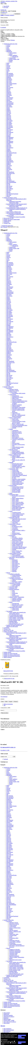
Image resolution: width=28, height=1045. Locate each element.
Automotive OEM (13, 586)
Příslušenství (9, 51)
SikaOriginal (15, 561)
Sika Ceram (9, 82)
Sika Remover (9, 160)
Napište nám (3, 9)
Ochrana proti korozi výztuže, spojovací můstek (19, 422)
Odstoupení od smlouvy (8, 1016)
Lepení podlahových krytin (18, 513)
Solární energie (15, 609)
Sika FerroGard (9, 102)
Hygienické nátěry (16, 492)
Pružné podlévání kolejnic (18, 452)
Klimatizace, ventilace (17, 581)
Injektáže (14, 427)
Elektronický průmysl (17, 433)
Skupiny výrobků (16, 448)
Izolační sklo (15, 593)
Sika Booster (9, 79)
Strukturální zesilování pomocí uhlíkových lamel (19, 519)
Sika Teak (8, 178)
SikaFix (8, 108)
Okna (13, 590)
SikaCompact (15, 567)
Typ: (2, 688)
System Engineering (16, 575)
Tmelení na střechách (17, 472)
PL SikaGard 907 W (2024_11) (8, 747)
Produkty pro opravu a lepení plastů (11, 219)
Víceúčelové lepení (16, 512)
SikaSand (14, 570)
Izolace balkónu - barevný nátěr (16, 618)
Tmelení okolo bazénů (17, 484)
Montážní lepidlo (13, 621)
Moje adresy (6, 1032)
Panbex (8, 49)
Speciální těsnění (16, 476)
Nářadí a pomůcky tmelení (18, 480)
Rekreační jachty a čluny (17, 604)
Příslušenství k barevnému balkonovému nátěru (15, 202)
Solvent (8, 196)
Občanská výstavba (13, 389)
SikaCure (8, 91)
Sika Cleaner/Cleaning (11, 83)
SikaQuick (8, 158)
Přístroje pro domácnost (17, 579)
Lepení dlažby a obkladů (14, 524)
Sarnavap (8, 68)
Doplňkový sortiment (17, 404)
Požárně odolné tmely (17, 481)
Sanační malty (15, 418)
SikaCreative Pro (16, 566)
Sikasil (7, 170)
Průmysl (8, 572)
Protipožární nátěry (16, 489)
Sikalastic (8, 128)
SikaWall (8, 192)
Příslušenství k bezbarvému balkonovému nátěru (15, 206)
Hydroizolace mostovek (17, 543)
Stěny (13, 445)
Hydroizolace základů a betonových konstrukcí (17, 538)
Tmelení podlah (15, 471)
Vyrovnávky (15, 527)
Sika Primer (9, 154)
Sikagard (8, 114)
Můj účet (3, 1025)
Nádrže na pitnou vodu (17, 545)
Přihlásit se (3, 2)
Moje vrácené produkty (8, 1030)
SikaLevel (8, 131)
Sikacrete (8, 88)
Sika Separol (9, 169)
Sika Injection (9, 125)
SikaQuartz (14, 568)
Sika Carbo (8, 81)
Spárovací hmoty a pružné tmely (13, 213)
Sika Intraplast (9, 127)
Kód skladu (3, 685)
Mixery (10, 54)
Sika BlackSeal (9, 75)
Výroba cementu (13, 392)
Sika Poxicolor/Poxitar (11, 152)
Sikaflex (8, 109)
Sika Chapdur (9, 120)
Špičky (10, 61)
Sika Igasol (8, 122)
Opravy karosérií (16, 585)
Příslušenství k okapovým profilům (17, 216)
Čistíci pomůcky (13, 52)
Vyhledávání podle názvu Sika (10, 43)
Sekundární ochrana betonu (18, 408)
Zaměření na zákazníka (14, 574)
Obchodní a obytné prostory (18, 444)
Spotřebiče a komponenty (15, 577)
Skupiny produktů (16, 490)
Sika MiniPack (9, 138)
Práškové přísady (16, 406)
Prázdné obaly (12, 58)
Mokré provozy (15, 436)
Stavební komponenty (14, 589)
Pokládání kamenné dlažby (18, 453)
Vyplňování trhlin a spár (17, 474)
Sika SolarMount (10, 172)
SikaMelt (8, 136)
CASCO (8, 45)
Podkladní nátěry (16, 516)
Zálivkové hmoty (16, 451)
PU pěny (14, 477)
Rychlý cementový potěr (14, 620)
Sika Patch (8, 145)
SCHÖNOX (6, 222)
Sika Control (9, 84)
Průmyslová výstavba (14, 390)
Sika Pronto (9, 155)
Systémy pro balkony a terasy (10, 197)
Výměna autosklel (16, 584)
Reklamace (5, 1018)
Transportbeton (15, 395)
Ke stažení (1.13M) (5, 750)
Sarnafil (8, 67)
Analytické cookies (5, 1042)
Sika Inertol (9, 124)
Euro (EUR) (6, 6)
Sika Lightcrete (9, 132)
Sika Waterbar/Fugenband (12, 193)
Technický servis (16, 576)
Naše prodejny (6, 1012)
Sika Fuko (8, 113)
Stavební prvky (15, 595)
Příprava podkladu (16, 554)
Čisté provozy (15, 434)
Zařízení (14, 580)
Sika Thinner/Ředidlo (11, 182)
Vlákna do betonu (16, 413)
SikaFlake (14, 571)
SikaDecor (8, 93)
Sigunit (8, 70)
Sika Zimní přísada (13, 622)
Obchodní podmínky (8, 1015)
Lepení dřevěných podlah (18, 447)
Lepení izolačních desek (17, 515)
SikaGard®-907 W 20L (8, 670)
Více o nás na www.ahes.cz (9, 1021)
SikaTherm (8, 179)
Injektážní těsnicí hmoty (17, 463)
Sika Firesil (8, 105)
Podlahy (11, 429)
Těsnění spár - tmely (13, 468)
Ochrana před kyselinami (17, 486)
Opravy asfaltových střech (18, 503)
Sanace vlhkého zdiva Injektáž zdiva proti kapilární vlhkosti (17, 613)
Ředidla (11, 60)
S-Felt (7, 69)
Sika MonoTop (9, 141)
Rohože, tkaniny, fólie (14, 59)
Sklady (13, 442)
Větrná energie (15, 608)
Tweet (2, 701)
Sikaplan (8, 149)
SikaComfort (15, 562)
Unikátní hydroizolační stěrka (16, 616)
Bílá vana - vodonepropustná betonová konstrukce (18, 415)
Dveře (13, 592)
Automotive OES (13, 588)
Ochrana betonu (15, 420)
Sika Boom (8, 78)
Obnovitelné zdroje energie (15, 607)
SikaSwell (8, 174)
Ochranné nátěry (13, 485)
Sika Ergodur (9, 99)
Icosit (7, 47)
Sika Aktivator (9, 73)
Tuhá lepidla (15, 522)
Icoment (8, 46)
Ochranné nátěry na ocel (17, 488)
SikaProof (8, 156)
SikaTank (8, 177)
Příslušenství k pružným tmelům (16, 214)
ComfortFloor (15, 430)
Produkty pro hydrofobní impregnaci (11, 656)
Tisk (4, 705)
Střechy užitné (15, 501)
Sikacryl (8, 90)
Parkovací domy (15, 443)
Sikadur (8, 96)
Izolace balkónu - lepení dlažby (16, 617)
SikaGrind (8, 116)
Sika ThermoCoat (10, 181)
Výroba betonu (12, 394)
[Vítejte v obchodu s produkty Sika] (9, 1)
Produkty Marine (7, 220)
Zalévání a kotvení (13, 449)
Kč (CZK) (5, 7)
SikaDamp (8, 92)
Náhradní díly (15, 56)
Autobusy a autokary (17, 598)
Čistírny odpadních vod (17, 544)
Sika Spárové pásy (10, 173)
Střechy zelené (15, 499)
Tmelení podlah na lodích (18, 483)
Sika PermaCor (9, 147)
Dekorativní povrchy (16, 431)
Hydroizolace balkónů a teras (18, 548)
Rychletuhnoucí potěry (17, 526)
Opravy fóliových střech (17, 504)
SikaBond (8, 77)
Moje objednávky (7, 1028)
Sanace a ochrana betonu (14, 417)
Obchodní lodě (15, 603)
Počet (2, 710)
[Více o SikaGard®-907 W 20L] (6, 668)
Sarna (7, 64)
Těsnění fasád (15, 470)
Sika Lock (8, 133)
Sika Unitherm (9, 188)
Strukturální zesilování (17, 426)
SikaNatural (14, 559)
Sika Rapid (8, 159)
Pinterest (16, 701)
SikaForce (8, 111)
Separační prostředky (17, 399)
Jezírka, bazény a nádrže (17, 542)
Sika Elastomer (9, 97)
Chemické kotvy (16, 521)
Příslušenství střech (16, 506)
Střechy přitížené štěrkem (17, 498)
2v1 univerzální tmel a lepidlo (16, 615)
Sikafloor (8, 110)
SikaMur (8, 143)
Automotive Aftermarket (14, 583)
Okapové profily (10, 215)
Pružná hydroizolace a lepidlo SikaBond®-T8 (16, 208)
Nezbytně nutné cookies (8, 1041)
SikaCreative (15, 565)
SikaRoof (8, 164)
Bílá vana (14, 536)
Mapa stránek (6, 1023)
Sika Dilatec (9, 95)
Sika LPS (8, 134)
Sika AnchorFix (9, 74)
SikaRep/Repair (9, 161)
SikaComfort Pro (16, 563)
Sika (7, 72)
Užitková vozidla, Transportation (16, 597)
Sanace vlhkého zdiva (17, 467)
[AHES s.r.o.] (4, 12)
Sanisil (7, 63)
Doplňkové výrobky (16, 534)
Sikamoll (8, 140)
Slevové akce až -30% (8, 218)
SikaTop (8, 183)
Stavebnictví (9, 388)
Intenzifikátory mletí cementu (18, 393)
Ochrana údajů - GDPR (8, 1020)
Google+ (10, 701)
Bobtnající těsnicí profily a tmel (16, 624)
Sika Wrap (8, 195)
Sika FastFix (9, 101)
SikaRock (8, 163)
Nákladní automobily (17, 599)
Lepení (10, 511)
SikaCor (8, 86)
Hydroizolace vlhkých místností (19, 547)
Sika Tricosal (9, 186)
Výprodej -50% (6, 223)
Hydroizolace (15, 529)
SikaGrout (8, 118)
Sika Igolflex (9, 123)
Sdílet (6, 701)
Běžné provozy (15, 435)
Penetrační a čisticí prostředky (19, 479)
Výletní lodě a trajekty (17, 606)
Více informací (4, 1039)
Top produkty (9, 611)
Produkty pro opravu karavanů (10, 653)
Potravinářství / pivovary (17, 438)
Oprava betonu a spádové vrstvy (13, 211)
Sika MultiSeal (9, 142)
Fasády (10, 493)
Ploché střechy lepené (17, 508)
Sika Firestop (9, 106)
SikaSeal (8, 166)
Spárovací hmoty (16, 533)
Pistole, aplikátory (13, 55)
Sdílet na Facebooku (8, 704)
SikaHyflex (8, 119)
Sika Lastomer (9, 129)
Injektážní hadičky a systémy (18, 466)
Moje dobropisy (7, 1031)
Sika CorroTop (9, 87)
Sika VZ (8, 191)
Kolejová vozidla (16, 601)
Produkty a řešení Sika (8, 386)
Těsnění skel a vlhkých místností (19, 475)
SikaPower (8, 151)
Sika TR (8, 184)
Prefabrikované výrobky (17, 397)
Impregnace (14, 412)
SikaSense (8, 168)
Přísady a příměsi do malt (17, 424)
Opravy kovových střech (17, 502)
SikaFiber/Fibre (9, 104)
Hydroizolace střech (13, 494)
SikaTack (8, 175)
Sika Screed (9, 165)
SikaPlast (8, 150)
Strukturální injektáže (17, 465)
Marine (10, 602)
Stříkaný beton (15, 398)
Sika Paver (8, 146)
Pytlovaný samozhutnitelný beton (19, 401)
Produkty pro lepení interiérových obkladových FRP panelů (14, 626)
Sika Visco (8, 190)
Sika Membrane (9, 137)
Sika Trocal (8, 187)
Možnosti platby (7, 1019)
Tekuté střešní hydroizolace (18, 507)
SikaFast (8, 100)
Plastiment (8, 50)
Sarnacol (8, 65)
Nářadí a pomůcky (7, 657)
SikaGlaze (8, 115)
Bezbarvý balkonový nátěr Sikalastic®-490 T (16, 204)
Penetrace (14, 525)
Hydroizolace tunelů (16, 540)
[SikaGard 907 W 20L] (8, 678)
